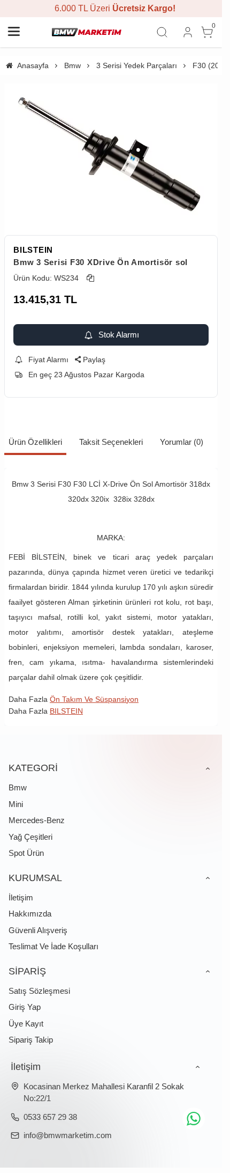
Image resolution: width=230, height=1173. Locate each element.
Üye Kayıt (26, 1023)
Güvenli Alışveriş (38, 930)
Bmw (18, 787)
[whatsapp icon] (193, 1119)
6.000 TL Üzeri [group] (111, 8)
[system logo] (86, 32)
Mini (16, 804)
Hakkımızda (30, 913)
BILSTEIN (33, 249)
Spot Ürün (26, 852)
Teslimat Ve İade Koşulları (53, 946)
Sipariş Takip (31, 1039)
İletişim (21, 897)
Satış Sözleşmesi (39, 990)
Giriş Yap (25, 1006)
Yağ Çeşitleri (30, 836)
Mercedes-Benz (37, 820)
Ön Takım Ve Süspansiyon (94, 699)
